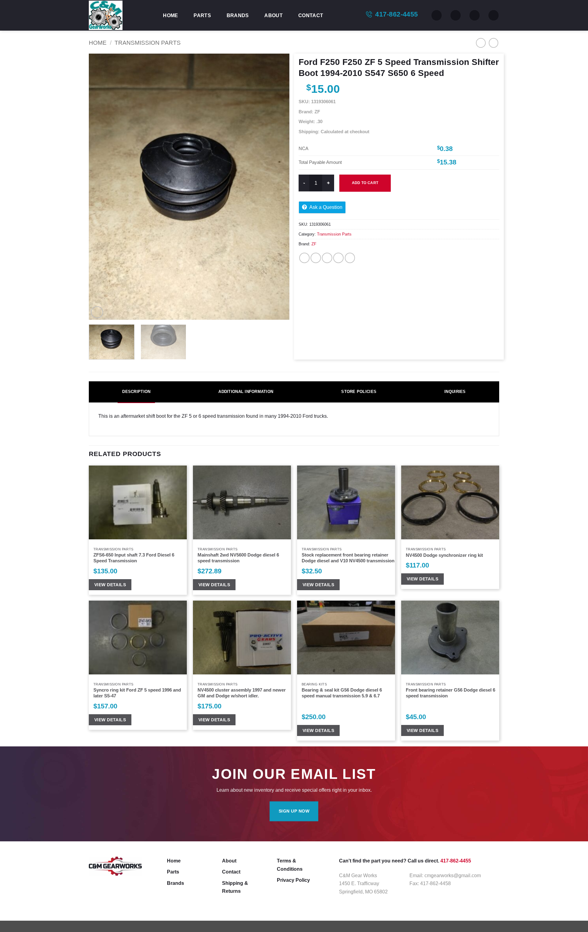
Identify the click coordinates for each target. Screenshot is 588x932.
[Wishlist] (455, 15)
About (273, 15)
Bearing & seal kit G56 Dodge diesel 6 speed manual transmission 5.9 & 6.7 (342, 693)
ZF (313, 244)
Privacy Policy (293, 880)
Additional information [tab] (245, 391)
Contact (310, 15)
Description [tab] (136, 391)
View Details (110, 584)
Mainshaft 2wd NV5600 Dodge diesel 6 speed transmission (238, 558)
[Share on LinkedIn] (350, 258)
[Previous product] (494, 43)
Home (170, 15)
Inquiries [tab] (455, 391)
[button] (474, 15)
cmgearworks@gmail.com (452, 875)
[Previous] (100, 186)
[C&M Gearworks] (119, 15)
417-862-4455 (396, 14)
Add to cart (365, 183)
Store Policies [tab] (358, 391)
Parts (202, 15)
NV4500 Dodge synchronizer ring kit (444, 555)
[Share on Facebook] (304, 258)
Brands (238, 15)
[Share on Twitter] (316, 258)
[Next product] (481, 43)
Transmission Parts (148, 43)
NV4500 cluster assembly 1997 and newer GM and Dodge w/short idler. (242, 693)
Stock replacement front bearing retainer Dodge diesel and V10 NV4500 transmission (348, 558)
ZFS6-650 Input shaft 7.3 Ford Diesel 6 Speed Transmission (133, 558)
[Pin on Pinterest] (338, 258)
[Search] (437, 15)
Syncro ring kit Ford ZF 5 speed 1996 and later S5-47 (137, 693)
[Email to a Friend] (327, 258)
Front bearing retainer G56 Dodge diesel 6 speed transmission (450, 693)
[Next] (277, 186)
